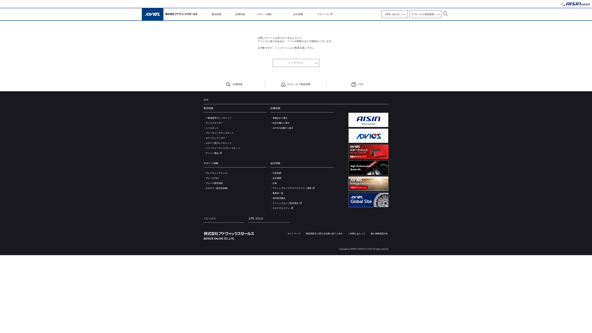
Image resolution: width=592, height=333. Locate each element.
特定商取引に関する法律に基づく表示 (324, 233)
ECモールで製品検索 (299, 84)
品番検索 (238, 84)
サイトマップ (294, 233)
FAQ (360, 84)
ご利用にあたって (356, 233)
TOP (206, 100)
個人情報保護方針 (379, 233)
